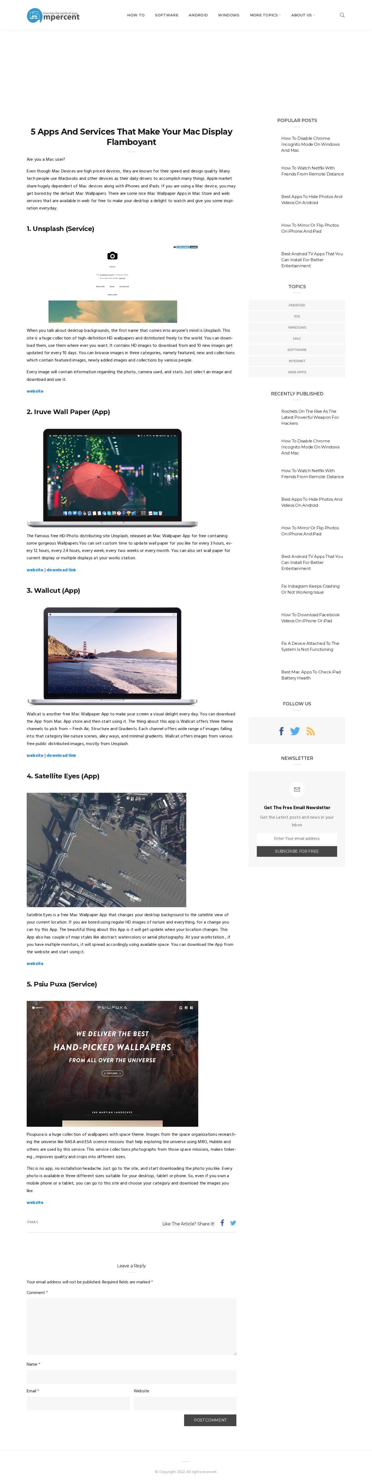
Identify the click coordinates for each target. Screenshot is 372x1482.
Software (166, 15)
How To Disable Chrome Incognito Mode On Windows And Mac (310, 144)
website (35, 391)
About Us (301, 15)
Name (33, 1364)
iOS (297, 316)
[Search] (342, 15)
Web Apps (297, 372)
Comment (37, 1293)
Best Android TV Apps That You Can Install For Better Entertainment (312, 259)
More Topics (264, 15)
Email (33, 1391)
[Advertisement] (186, 71)
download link (61, 570)
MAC (297, 338)
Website (141, 1391)
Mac (34, 1222)
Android (198, 15)
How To (136, 15)
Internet (297, 361)
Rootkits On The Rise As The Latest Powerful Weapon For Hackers (310, 417)
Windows (228, 15)
